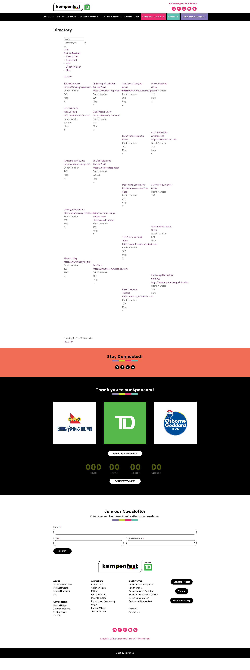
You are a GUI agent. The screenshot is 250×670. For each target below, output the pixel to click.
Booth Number (73, 66)
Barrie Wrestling (99, 594)
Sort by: (72, 53)
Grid (70, 76)
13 (71, 341)
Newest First (72, 56)
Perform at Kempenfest (140, 601)
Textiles (126, 292)
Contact (133, 608)
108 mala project (72, 83)
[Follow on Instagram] (174, 9)
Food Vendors (135, 587)
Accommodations (61, 608)
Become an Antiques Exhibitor (143, 594)
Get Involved (110, 16)
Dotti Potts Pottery (102, 111)
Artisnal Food (99, 87)
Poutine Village (98, 608)
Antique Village (98, 587)
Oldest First (71, 60)
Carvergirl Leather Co (74, 209)
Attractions (65, 16)
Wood (125, 87)
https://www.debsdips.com (76, 115)
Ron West (97, 265)
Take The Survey (193, 16)
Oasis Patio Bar (98, 611)
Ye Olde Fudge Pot (102, 160)
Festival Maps (60, 605)
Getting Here (87, 16)
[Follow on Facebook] (179, 9)
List (65, 76)
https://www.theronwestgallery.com (110, 268)
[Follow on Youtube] (189, 9)
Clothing (155, 278)
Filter (66, 49)
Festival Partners (61, 591)
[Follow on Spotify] (194, 9)
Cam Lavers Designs (132, 83)
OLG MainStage (98, 597)
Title (68, 63)
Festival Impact (60, 587)
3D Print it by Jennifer (161, 184)
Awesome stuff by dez (74, 160)
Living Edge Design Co (133, 135)
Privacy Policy (143, 638)
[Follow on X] (184, 9)
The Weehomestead (132, 237)
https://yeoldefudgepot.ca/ (106, 167)
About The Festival (62, 584)
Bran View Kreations (161, 226)
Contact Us (131, 16)
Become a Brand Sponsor (141, 584)
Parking (57, 615)
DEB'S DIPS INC (71, 108)
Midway (95, 591)
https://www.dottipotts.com (106, 115)
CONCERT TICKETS (125, 481)
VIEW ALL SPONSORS (125, 453)
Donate (173, 16)
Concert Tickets (153, 16)
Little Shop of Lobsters (104, 83)
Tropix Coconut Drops (104, 213)
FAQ (55, 594)
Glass (124, 191)
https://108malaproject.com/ (77, 87)
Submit (62, 551)
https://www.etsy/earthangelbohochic (169, 282)
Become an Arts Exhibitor (141, 591)
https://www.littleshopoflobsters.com (111, 90)
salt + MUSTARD (159, 132)
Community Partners (125, 638)
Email (57, 527)
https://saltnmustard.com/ (164, 139)
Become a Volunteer (139, 597)
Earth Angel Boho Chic (162, 275)
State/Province (135, 538)
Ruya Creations (129, 289)
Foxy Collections (159, 83)
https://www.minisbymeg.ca (77, 261)
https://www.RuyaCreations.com (137, 296)
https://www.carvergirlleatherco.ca (80, 213)
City (56, 538)
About (47, 16)
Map (68, 70)
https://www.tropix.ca (103, 220)
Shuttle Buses (60, 612)
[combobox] (161, 542)
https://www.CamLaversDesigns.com (140, 90)
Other (154, 87)
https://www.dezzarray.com (77, 164)
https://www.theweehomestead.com (139, 244)
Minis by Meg (70, 258)
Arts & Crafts (97, 584)
